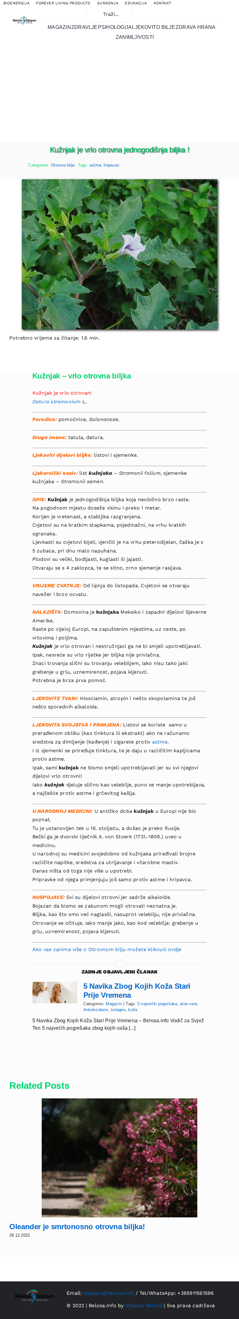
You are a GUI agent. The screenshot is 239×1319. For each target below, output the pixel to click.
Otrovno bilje (63, 165)
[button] (64, 14)
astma (95, 165)
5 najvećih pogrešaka (157, 1003)
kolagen (118, 1009)
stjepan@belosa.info (109, 1293)
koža (132, 1009)
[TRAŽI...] (110, 14)
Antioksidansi (96, 1009)
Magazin (114, 1003)
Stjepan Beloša (143, 1305)
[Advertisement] (119, 95)
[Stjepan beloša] (24, 16)
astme (159, 742)
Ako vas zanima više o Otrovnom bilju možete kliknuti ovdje (106, 949)
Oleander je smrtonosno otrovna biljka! (77, 1226)
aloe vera (188, 1003)
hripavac (112, 165)
